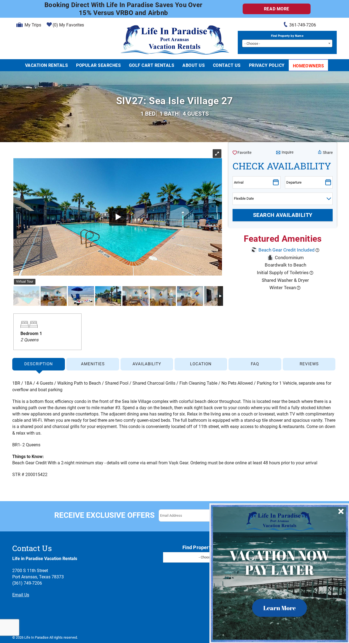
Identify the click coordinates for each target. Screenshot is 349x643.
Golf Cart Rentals (151, 65)
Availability (147, 363)
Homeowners (308, 65)
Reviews (309, 363)
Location (201, 363)
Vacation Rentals (46, 65)
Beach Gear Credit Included (286, 250)
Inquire (287, 152)
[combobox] (287, 43)
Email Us (20, 594)
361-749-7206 (302, 25)
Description (38, 363)
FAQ (255, 363)
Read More (276, 8)
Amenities (93, 363)
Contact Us (227, 65)
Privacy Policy (267, 65)
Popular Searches (98, 65)
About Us (193, 65)
